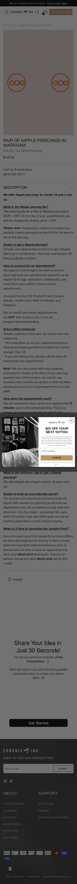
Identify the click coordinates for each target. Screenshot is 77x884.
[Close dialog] (71, 420)
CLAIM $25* (56, 458)
